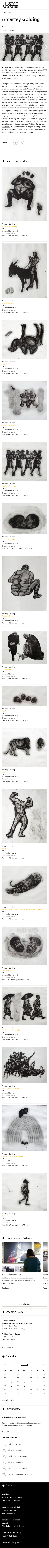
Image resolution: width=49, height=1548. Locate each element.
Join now (5, 1431)
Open (46, 3)
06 (31, 1378)
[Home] (14, 4)
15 (44, 1381)
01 (44, 1374)
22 (44, 1385)
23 (5, 1389)
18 (18, 1385)
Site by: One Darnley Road (11, 1543)
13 (31, 1381)
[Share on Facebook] (15, 143)
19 (24, 1385)
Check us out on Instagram (17, 1456)
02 (5, 1378)
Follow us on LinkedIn (15, 1462)
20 (31, 1385)
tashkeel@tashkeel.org (11, 1533)
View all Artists (24, 1304)
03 (11, 1378)
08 (44, 1378)
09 (5, 1381)
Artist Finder (8, 12)
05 (24, 1378)
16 (5, 1385)
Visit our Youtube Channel (17, 1468)
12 (24, 1381)
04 (18, 1378)
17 (11, 1385)
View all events (8, 1400)
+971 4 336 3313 (9, 1536)
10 (11, 1381)
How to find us (7, 1347)
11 (18, 1381)
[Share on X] (22, 143)
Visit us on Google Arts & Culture (20, 1474)
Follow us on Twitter (15, 1450)
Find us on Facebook (15, 1444)
